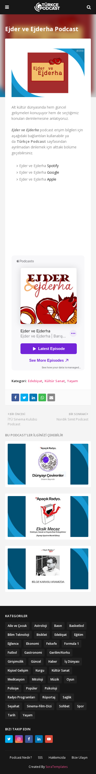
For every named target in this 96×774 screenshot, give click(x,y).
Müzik (54, 679)
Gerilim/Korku (59, 652)
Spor (80, 706)
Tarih (11, 715)
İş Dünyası (72, 661)
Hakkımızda (57, 757)
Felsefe (51, 643)
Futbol (12, 652)
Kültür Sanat (55, 381)
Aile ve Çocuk (17, 626)
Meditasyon (16, 679)
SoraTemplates (57, 767)
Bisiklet (42, 634)
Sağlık (67, 697)
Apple (51, 179)
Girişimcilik (16, 661)
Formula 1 (71, 643)
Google (53, 172)
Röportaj (48, 697)
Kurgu (40, 670)
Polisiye (13, 688)
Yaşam (72, 381)
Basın (58, 626)
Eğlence (13, 643)
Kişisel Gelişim (18, 670)
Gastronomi (33, 652)
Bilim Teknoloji (18, 634)
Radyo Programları (21, 697)
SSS (40, 757)
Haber (52, 661)
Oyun (70, 679)
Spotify (53, 165)
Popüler (31, 688)
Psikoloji (51, 688)
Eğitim (78, 634)
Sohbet (64, 706)
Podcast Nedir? (21, 757)
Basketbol (76, 626)
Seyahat (13, 706)
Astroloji (40, 626)
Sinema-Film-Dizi (39, 706)
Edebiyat (35, 381)
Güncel (36, 661)
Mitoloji (37, 679)
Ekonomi (32, 643)
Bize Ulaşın (80, 757)
